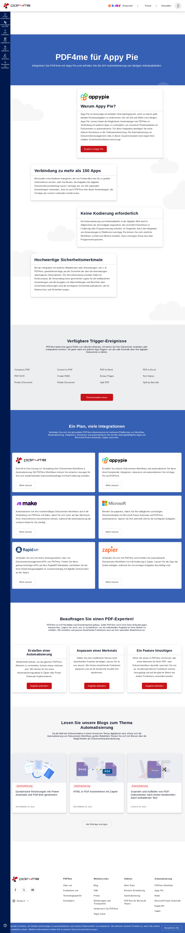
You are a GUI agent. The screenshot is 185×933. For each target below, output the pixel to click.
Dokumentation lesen (96, 397)
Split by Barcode (151, 382)
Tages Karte (99, 914)
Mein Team (129, 885)
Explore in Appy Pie (93, 149)
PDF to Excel (149, 369)
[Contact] (32, 890)
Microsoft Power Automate (168, 900)
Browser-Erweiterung (134, 890)
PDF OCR (19, 376)
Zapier (158, 911)
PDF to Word (106, 369)
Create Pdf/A (63, 376)
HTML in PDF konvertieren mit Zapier (95, 791)
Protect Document (23, 382)
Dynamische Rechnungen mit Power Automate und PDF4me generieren (37, 793)
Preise (148, 5)
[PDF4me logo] (16, 6)
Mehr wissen (25, 485)
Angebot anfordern (39, 686)
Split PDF (104, 382)
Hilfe (96, 890)
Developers (68, 900)
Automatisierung (24, 786)
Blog (96, 885)
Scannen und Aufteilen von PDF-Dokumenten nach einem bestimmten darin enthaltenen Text (153, 794)
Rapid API (159, 906)
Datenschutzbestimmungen (85, 929)
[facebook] (15, 890)
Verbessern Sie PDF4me (106, 908)
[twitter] (24, 890)
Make (157, 895)
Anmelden (166, 5)
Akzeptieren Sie (171, 928)
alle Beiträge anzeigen (97, 824)
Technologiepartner (72, 895)
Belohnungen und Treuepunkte (102, 902)
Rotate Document (66, 382)
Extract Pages (107, 376)
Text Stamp (148, 376)
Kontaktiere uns (71, 890)
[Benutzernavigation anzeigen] (178, 5)
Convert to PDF (65, 369)
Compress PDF (22, 369)
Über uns (67, 885)
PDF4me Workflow (164, 885)
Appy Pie (159, 890)
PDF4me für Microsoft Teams (135, 902)
